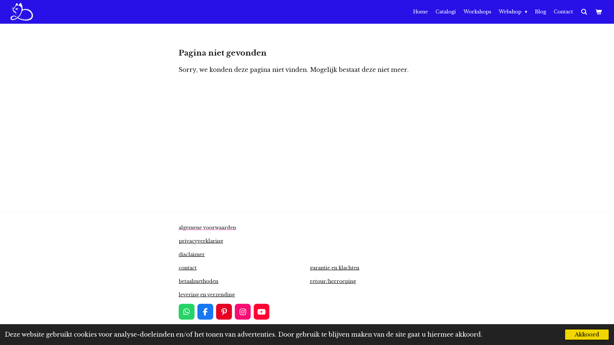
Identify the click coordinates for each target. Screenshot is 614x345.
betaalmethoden (198, 281)
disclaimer (192, 254)
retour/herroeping (333, 281)
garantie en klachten (334, 268)
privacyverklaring (201, 241)
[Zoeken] (584, 12)
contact (188, 268)
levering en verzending (207, 295)
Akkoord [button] (587, 334)
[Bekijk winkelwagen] (598, 12)
